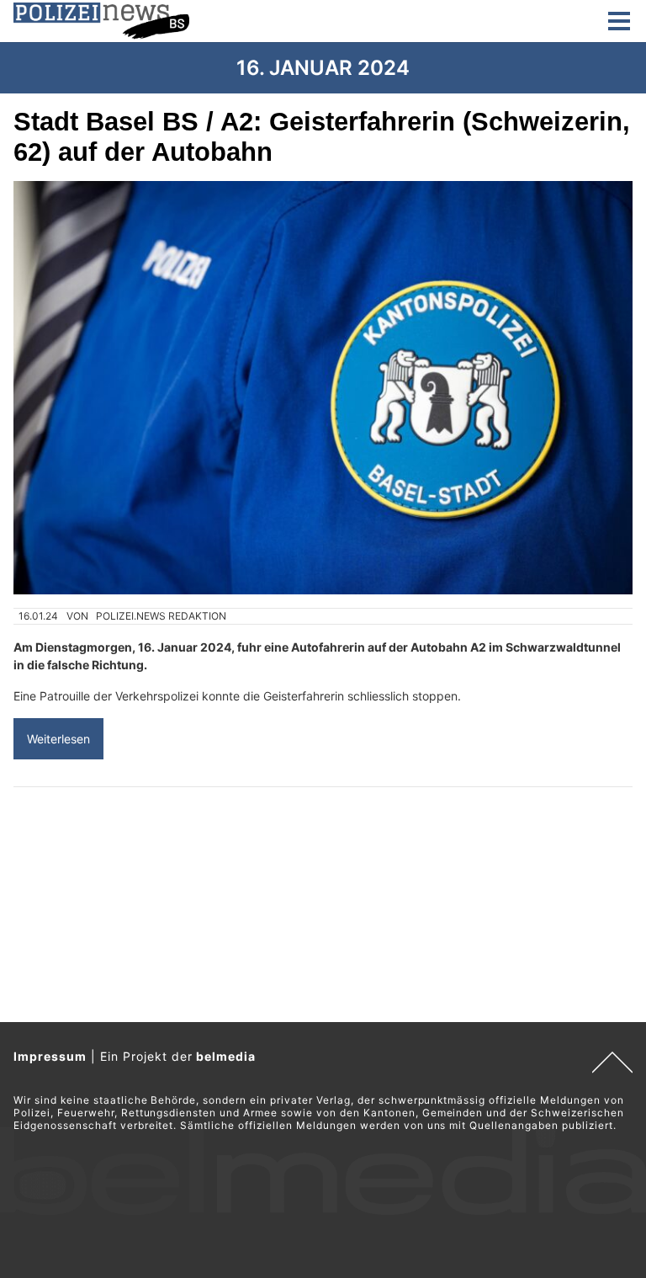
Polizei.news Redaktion (161, 616)
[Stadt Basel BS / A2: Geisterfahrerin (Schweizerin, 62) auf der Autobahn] (323, 387)
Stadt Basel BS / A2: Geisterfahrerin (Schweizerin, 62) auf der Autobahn (321, 137)
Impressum (50, 1056)
